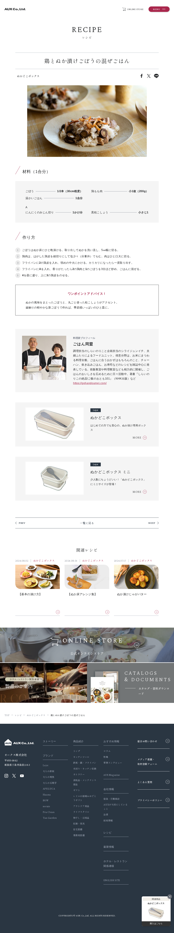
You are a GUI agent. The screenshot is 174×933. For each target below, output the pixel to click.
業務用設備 (79, 835)
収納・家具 (79, 823)
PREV (22, 522)
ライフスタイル (81, 811)
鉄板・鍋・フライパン (84, 762)
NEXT (151, 522)
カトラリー (79, 774)
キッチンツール (81, 757)
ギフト (76, 790)
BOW (46, 800)
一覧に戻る (87, 523)
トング (76, 751)
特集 (105, 757)
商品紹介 (78, 741)
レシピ (107, 832)
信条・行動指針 (111, 798)
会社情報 (108, 789)
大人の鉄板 (48, 771)
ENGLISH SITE (111, 880)
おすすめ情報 (111, 741)
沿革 (105, 814)
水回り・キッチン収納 (84, 768)
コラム (106, 751)
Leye (45, 765)
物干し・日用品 (81, 817)
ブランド (48, 755)
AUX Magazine (111, 775)
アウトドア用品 (81, 806)
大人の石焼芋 (50, 782)
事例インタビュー (112, 762)
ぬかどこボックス (44, 560)
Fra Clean (49, 812)
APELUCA (49, 788)
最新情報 (108, 846)
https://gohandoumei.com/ (90, 383)
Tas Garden (50, 817)
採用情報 (108, 820)
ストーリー (49, 741)
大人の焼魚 (48, 777)
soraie (46, 806)
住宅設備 (78, 829)
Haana (47, 794)
